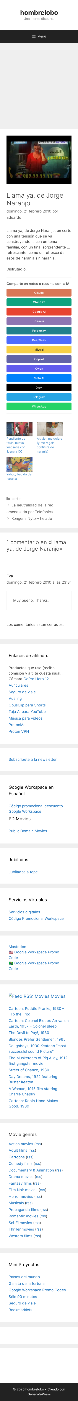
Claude (39, 292)
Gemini (39, 321)
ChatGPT (39, 302)
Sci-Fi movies (20, 1223)
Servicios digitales (24, 912)
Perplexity (39, 330)
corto (16, 499)
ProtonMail (18, 725)
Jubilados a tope (23, 872)
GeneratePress (39, 1394)
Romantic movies (23, 1216)
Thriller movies (21, 1229)
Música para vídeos (25, 718)
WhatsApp (39, 406)
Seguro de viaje (22, 692)
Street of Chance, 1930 (29, 1070)
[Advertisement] (39, 84)
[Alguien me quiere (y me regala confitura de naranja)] (50, 429)
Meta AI (39, 378)
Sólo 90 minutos (23, 1297)
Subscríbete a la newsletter (33, 759)
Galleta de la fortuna (27, 1283)
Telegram (39, 397)
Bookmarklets (20, 1310)
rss (38, 1144)
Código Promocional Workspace (36, 918)
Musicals (16, 1203)
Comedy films (20, 1163)
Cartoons (17, 1157)
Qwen (39, 368)
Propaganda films (24, 1209)
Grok (39, 387)
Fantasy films (20, 1183)
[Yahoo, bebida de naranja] (19, 464)
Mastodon (17, 947)
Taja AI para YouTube (27, 711)
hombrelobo (39, 12)
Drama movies (21, 1177)
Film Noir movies (23, 1190)
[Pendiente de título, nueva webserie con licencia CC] (19, 429)
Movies (58, 996)
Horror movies (21, 1196)
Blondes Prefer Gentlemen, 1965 (37, 1039)
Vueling (15, 698)
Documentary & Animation (31, 1170)
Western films (20, 1236)
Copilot (39, 359)
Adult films (18, 1150)
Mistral (39, 349)
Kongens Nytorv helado (31, 518)
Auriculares (18, 685)
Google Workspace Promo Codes (37, 1290)
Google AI (39, 311)
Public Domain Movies (28, 831)
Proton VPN (19, 731)
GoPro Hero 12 (36, 679)
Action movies (21, 1144)
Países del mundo (24, 1277)
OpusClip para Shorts (27, 705)
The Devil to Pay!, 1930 (29, 1033)
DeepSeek (39, 340)
